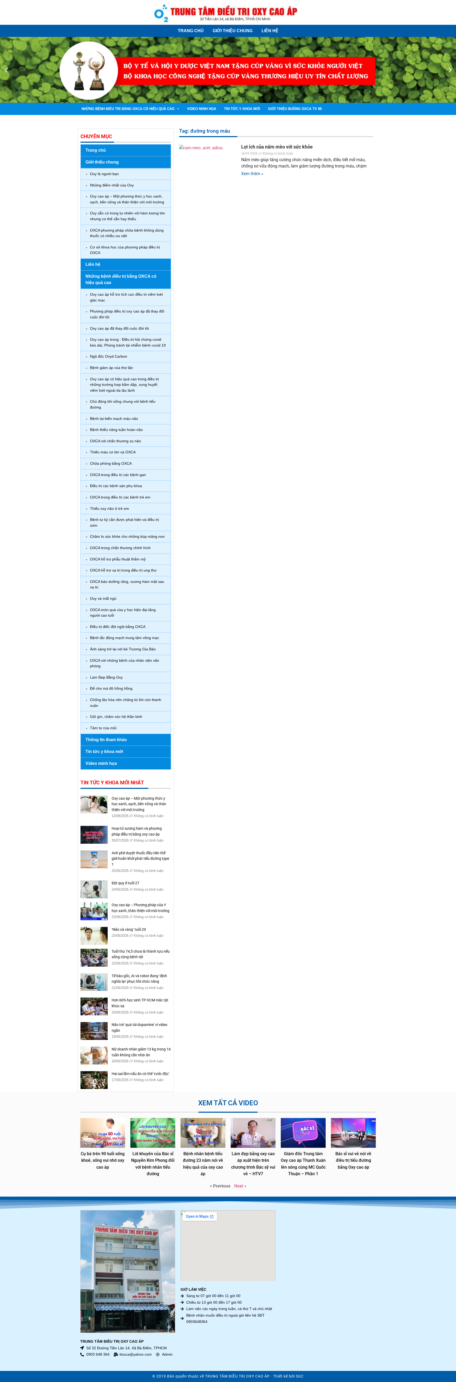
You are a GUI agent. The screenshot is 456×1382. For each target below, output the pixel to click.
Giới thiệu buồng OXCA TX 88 (295, 109)
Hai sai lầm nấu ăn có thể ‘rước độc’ (140, 1074)
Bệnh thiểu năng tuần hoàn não (116, 430)
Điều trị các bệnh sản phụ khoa (116, 486)
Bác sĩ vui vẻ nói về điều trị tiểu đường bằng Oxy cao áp (353, 1160)
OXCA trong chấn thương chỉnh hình (120, 548)
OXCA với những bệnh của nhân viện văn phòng (124, 663)
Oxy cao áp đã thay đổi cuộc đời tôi (119, 328)
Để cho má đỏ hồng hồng (111, 688)
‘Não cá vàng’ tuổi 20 (129, 929)
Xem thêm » (252, 173)
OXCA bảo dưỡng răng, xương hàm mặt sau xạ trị (127, 584)
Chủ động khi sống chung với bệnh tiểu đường (122, 404)
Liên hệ (270, 30)
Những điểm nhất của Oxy (112, 185)
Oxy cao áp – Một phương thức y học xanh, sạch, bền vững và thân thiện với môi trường (127, 199)
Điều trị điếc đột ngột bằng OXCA (117, 627)
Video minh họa (201, 109)
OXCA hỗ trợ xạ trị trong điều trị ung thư (123, 570)
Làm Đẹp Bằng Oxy (106, 677)
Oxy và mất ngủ (103, 598)
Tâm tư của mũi (103, 728)
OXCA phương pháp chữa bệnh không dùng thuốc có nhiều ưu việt (127, 233)
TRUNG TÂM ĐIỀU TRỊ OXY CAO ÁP (237, 1376)
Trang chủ (191, 30)
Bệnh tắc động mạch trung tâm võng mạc (124, 638)
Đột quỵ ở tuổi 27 (125, 883)
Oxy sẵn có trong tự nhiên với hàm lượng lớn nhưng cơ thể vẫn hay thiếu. (127, 216)
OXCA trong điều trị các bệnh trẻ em (120, 497)
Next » (240, 1185)
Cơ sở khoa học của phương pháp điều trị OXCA (125, 250)
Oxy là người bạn (104, 174)
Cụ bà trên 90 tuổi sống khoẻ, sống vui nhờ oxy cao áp (103, 1160)
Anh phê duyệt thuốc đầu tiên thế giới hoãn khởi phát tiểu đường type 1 (140, 859)
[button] (6, 70)
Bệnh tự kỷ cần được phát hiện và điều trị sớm (124, 522)
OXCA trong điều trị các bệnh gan (118, 475)
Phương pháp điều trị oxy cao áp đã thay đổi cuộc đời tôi (127, 314)
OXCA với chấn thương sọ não (115, 441)
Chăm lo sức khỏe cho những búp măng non (127, 536)
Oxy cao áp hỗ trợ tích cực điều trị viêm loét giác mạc (126, 297)
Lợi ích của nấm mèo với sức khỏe (277, 147)
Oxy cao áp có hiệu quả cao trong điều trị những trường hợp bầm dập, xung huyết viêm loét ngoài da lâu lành (124, 384)
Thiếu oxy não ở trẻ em (109, 508)
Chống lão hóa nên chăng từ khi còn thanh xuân (125, 703)
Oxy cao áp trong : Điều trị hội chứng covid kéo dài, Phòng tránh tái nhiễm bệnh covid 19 (128, 342)
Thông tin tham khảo (106, 739)
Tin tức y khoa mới (242, 109)
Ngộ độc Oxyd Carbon (108, 356)
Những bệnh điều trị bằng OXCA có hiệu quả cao (128, 109)
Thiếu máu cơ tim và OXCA (113, 452)
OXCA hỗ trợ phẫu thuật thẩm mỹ (118, 559)
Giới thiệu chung (233, 30)
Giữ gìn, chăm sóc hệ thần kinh (116, 716)
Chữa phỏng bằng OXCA (111, 463)
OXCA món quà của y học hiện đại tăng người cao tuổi (123, 613)
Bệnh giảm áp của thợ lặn (111, 368)
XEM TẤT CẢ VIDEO (228, 1103)
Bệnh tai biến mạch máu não (114, 418)
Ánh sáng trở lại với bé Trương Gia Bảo (123, 649)
